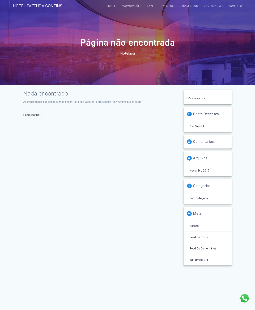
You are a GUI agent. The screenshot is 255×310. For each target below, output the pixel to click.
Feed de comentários (203, 248)
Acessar (194, 226)
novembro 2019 (199, 170)
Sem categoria (199, 198)
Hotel (111, 6)
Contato (235, 6)
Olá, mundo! (197, 126)
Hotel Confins (37, 6)
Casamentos (189, 6)
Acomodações (132, 6)
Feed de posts (199, 237)
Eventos (168, 6)
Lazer (151, 6)
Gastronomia (213, 6)
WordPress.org (199, 259)
